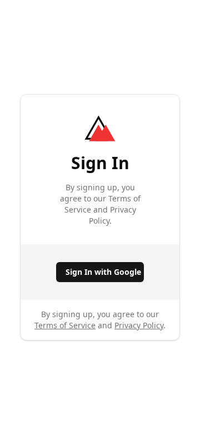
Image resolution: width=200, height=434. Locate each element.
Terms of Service (65, 325)
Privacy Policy (138, 325)
